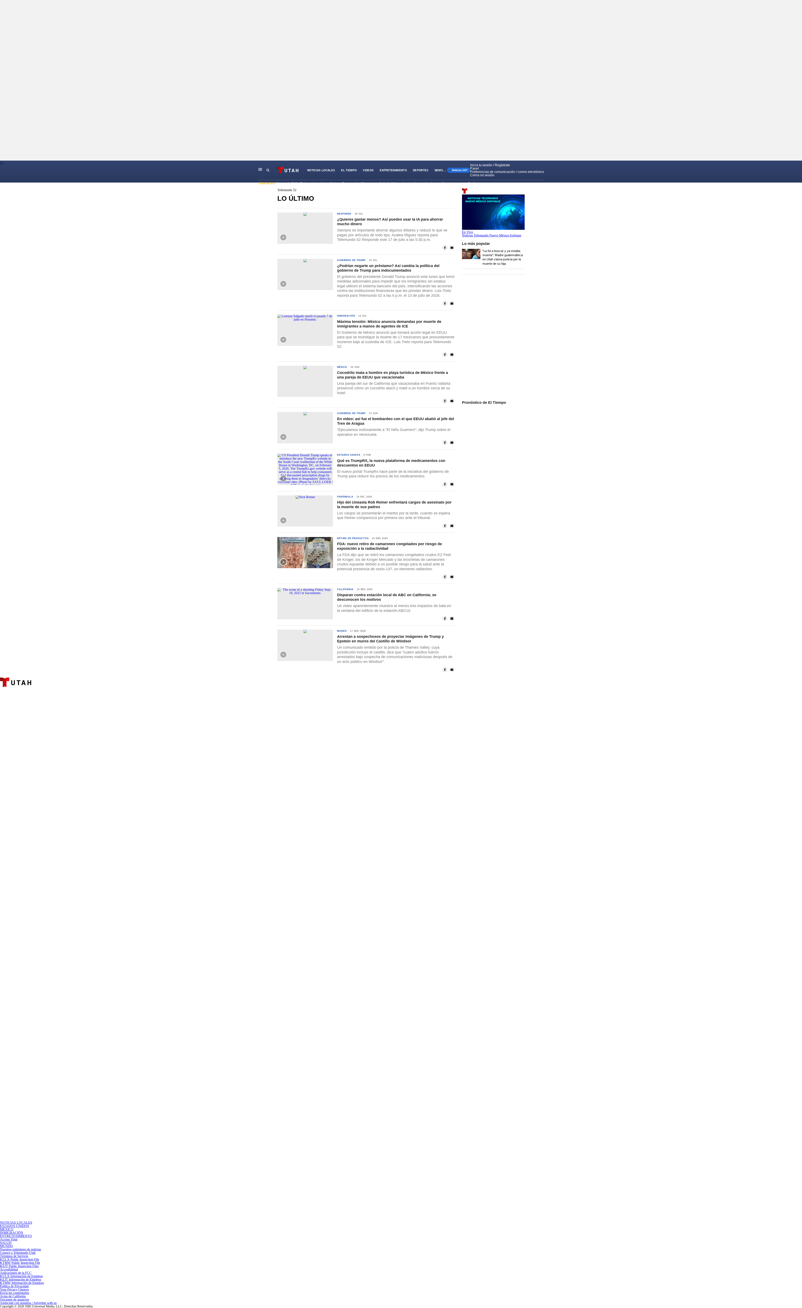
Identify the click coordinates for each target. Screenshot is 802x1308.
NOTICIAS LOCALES (321, 170)
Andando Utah (388, 183)
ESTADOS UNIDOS (14, 1226)
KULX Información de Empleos (21, 1276)
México (342, 367)
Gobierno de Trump (351, 260)
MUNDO (6, 1246)
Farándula (345, 496)
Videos (368, 170)
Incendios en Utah (325, 183)
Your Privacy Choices (14, 1289)
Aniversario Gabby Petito (292, 183)
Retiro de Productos (353, 538)
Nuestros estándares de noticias (20, 1249)
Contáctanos (475, 183)
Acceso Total (8, 1239)
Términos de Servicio (14, 1256)
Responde (344, 213)
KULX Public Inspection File (19, 1259)
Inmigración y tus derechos (419, 183)
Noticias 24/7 (459, 170)
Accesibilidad (9, 1269)
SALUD (5, 1242)
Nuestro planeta (451, 183)
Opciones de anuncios (14, 1299)
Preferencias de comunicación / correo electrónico (507, 172)
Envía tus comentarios (14, 1293)
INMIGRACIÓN (11, 1232)
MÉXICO (6, 1229)
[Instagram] (260, 1042)
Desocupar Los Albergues (357, 183)
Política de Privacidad (14, 1286)
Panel (474, 168)
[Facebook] (260, 864)
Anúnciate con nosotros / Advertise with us (28, 1303)
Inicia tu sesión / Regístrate (490, 165)
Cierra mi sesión (482, 175)
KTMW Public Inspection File (20, 1263)
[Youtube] (260, 1219)
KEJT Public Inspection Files (19, 1266)
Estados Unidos (348, 455)
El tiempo (349, 170)
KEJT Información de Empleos (20, 1279)
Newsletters (445, 170)
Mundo (342, 631)
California (345, 589)
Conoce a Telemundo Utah (18, 1252)
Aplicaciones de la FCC (16, 1273)
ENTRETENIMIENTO (393, 170)
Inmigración (346, 316)
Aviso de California (13, 1296)
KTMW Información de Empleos (22, 1283)
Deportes (421, 170)
